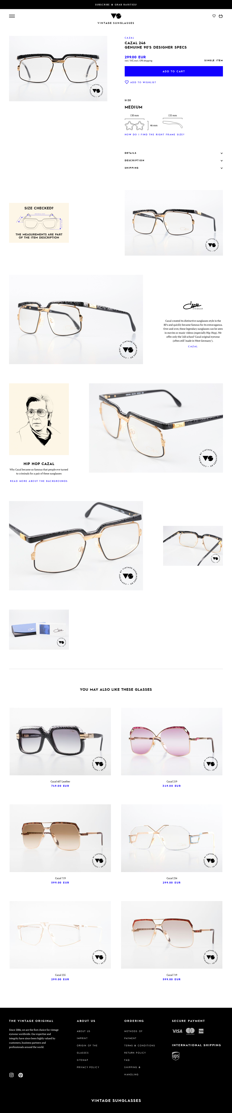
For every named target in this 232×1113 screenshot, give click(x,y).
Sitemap (82, 1059)
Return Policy (135, 1052)
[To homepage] (116, 15)
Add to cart (174, 71)
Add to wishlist (143, 82)
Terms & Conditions (139, 1045)
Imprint (82, 1038)
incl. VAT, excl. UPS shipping (138, 60)
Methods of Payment (133, 1035)
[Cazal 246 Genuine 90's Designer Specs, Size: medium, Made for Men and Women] (39, 630)
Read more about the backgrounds (39, 481)
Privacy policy (88, 1067)
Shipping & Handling (132, 1071)
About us (83, 1031)
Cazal (193, 346)
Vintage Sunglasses (116, 23)
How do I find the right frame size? (155, 134)
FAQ (127, 1059)
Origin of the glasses (87, 1049)
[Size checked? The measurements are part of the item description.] (39, 223)
